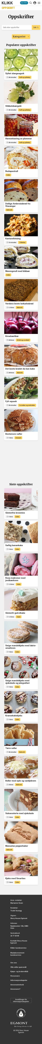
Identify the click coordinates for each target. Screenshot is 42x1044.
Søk (34, 27)
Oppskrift (8, 8)
